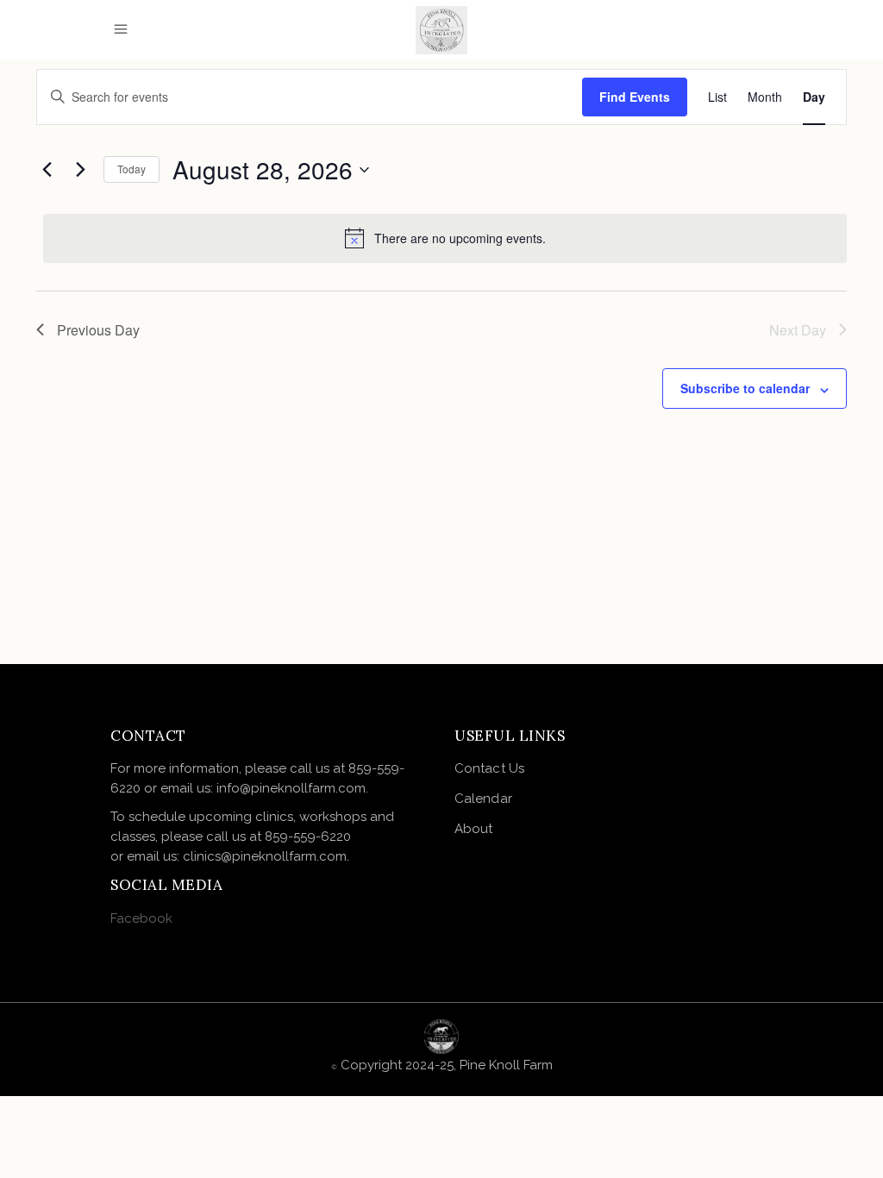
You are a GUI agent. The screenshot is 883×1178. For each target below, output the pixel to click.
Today (131, 168)
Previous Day (98, 330)
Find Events (634, 96)
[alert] (445, 238)
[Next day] (80, 170)
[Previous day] (46, 170)
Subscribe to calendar (745, 388)
